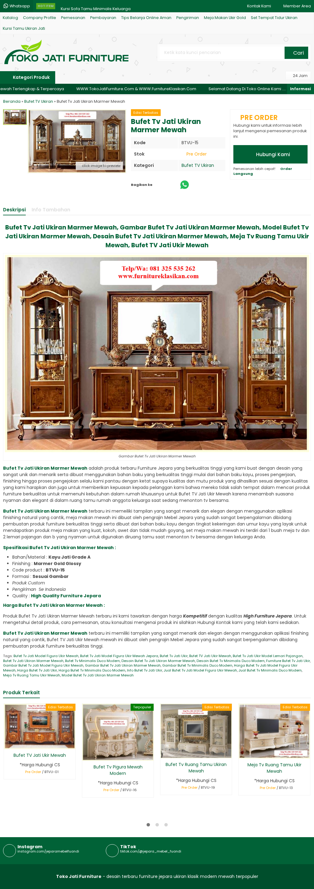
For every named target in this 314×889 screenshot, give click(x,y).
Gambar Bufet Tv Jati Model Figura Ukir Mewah (43, 665)
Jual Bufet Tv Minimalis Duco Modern (270, 670)
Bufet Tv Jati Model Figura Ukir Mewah (45, 655)
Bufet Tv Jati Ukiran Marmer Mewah (33, 660)
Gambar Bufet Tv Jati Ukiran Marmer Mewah (123, 665)
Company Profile (39, 17)
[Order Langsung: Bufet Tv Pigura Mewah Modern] (86, 755)
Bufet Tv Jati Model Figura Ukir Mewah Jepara (119, 655)
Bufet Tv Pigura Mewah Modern (118, 770)
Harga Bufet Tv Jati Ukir (37, 670)
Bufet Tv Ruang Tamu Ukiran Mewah (196, 767)
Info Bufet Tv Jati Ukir (144, 670)
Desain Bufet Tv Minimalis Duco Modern (231, 660)
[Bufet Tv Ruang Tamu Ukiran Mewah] (196, 731)
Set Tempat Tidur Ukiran (274, 17)
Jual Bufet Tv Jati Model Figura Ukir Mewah (200, 670)
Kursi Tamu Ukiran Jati (24, 28)
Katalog (10, 17)
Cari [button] (298, 52)
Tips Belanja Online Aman (146, 17)
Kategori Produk (31, 77)
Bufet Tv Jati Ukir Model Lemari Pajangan (268, 655)
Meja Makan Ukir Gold (225, 17)
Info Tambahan (51, 209)
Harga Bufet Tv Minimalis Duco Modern (92, 670)
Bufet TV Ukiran (198, 165)
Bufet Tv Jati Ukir (174, 655)
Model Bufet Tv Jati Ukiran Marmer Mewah (98, 675)
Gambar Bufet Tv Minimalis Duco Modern (197, 665)
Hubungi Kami (272, 154)
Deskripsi (14, 209)
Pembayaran (103, 17)
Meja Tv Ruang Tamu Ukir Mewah (31, 675)
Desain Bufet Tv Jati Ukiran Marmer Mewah (158, 660)
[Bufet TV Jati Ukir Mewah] (39, 726)
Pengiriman (187, 17)
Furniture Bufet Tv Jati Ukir (288, 660)
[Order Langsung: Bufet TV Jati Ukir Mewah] (8, 743)
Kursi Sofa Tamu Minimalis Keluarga (96, 6)
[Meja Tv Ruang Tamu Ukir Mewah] (274, 731)
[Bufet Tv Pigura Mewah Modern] (118, 732)
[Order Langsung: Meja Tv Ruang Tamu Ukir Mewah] (242, 753)
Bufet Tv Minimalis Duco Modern (92, 660)
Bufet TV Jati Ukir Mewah (210, 655)
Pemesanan (73, 17)
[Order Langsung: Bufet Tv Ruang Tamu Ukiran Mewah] (164, 752)
